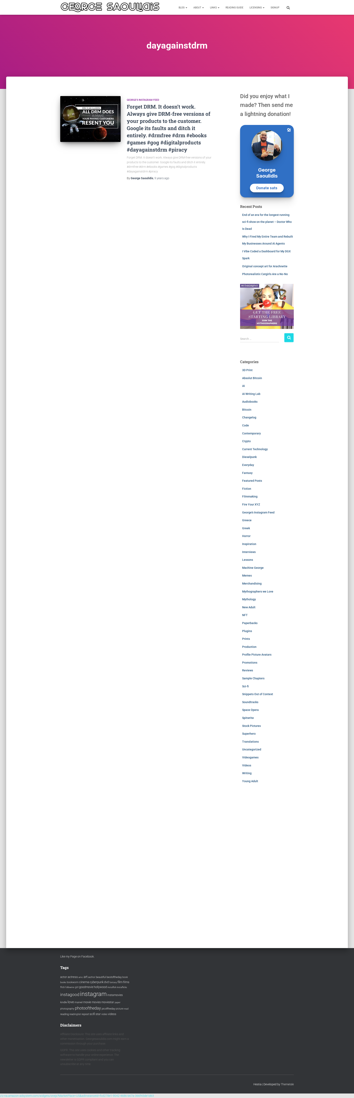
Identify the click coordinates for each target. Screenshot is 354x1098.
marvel (79, 1002)
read (126, 1008)
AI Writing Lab (251, 393)
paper (117, 1002)
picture (119, 1008)
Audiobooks (250, 401)
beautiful (101, 977)
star (98, 1014)
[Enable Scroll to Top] (346, 1090)
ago (161, 178)
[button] (186, 7)
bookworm (73, 982)
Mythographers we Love (257, 591)
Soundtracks (250, 702)
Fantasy (247, 473)
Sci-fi (245, 686)
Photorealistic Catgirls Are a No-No (265, 274)
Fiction (246, 488)
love (71, 1002)
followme (69, 987)
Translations (250, 741)
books (63, 982)
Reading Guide (234, 7)
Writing (247, 773)
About (197, 7)
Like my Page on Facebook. (77, 956)
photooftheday (88, 1008)
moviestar (107, 1002)
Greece (247, 520)
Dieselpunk (249, 457)
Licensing (256, 7)
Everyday (248, 465)
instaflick (112, 987)
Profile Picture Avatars (256, 654)
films (126, 982)
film (120, 982)
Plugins (247, 631)
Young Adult (250, 781)
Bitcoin (246, 409)
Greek (246, 528)
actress (73, 977)
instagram (93, 993)
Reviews (247, 670)
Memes (247, 575)
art (85, 977)
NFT (245, 615)
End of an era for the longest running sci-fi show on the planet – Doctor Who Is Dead (267, 221)
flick (62, 987)
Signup (275, 7)
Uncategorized (251, 749)
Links (213, 7)
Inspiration (249, 544)
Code (245, 425)
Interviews (249, 552)
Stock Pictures (251, 725)
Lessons (247, 559)
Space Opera (250, 710)
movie (87, 1002)
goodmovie (86, 987)
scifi (92, 1014)
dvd (106, 982)
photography (67, 1008)
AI (243, 386)
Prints (246, 638)
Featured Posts (252, 480)
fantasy (113, 982)
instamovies (115, 995)
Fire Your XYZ (251, 504)
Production (249, 646)
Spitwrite (248, 718)
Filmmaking (250, 496)
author (91, 977)
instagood (69, 994)
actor (63, 977)
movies (96, 1002)
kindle (63, 1002)
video (104, 1014)
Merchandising (252, 583)
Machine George (253, 567)
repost (85, 1014)
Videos (246, 765)
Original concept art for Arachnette (264, 266)
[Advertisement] (267, 861)
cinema (84, 982)
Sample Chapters (253, 678)
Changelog (249, 417)
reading (64, 1014)
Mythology (249, 599)
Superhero (249, 733)
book (125, 977)
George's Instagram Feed (143, 100)
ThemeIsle (287, 1084)
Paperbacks (250, 623)
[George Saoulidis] (110, 7)
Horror (246, 536)
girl (76, 987)
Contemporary (251, 433)
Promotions (249, 662)
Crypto (246, 441)
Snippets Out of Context (257, 694)
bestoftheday (114, 977)
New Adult (248, 607)
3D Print (247, 370)
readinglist (75, 1014)
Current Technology (255, 449)
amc (80, 977)
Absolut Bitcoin (252, 378)
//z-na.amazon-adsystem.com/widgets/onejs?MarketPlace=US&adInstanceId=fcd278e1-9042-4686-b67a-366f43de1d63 (77, 1095)
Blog (182, 7)
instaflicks (122, 987)
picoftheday (108, 1008)
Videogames (250, 757)
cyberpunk (96, 982)
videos (112, 1014)
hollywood (100, 987)
